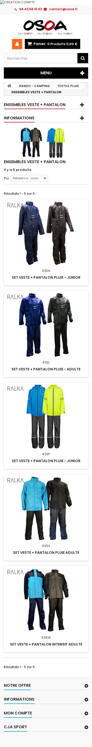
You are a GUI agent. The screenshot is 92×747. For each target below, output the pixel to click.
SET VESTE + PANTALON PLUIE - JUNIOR (46, 277)
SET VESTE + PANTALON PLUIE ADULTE (46, 553)
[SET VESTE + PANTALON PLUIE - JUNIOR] (46, 233)
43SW (46, 637)
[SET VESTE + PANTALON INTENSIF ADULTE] (46, 600)
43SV (46, 545)
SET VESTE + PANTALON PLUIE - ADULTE (46, 369)
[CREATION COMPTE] (46, 2)
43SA (46, 270)
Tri (6, 178)
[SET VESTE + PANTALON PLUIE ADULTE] (46, 508)
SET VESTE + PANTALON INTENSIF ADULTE (46, 644)
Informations (19, 118)
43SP (46, 454)
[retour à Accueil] (9, 86)
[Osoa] (46, 27)
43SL (46, 362)
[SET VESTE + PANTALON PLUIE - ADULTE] (46, 325)
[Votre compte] (17, 44)
